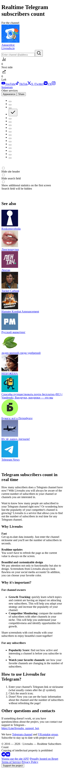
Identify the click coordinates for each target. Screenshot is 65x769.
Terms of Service (11, 762)
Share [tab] (21, 94)
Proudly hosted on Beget (44, 758)
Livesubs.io (8, 48)
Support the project (13, 765)
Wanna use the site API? (15, 758)
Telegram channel (22, 734)
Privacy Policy (30, 762)
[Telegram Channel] (3, 755)
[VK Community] (8, 755)
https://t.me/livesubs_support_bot (20, 728)
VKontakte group (48, 734)
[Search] (39, 53)
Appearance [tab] (9, 94)
